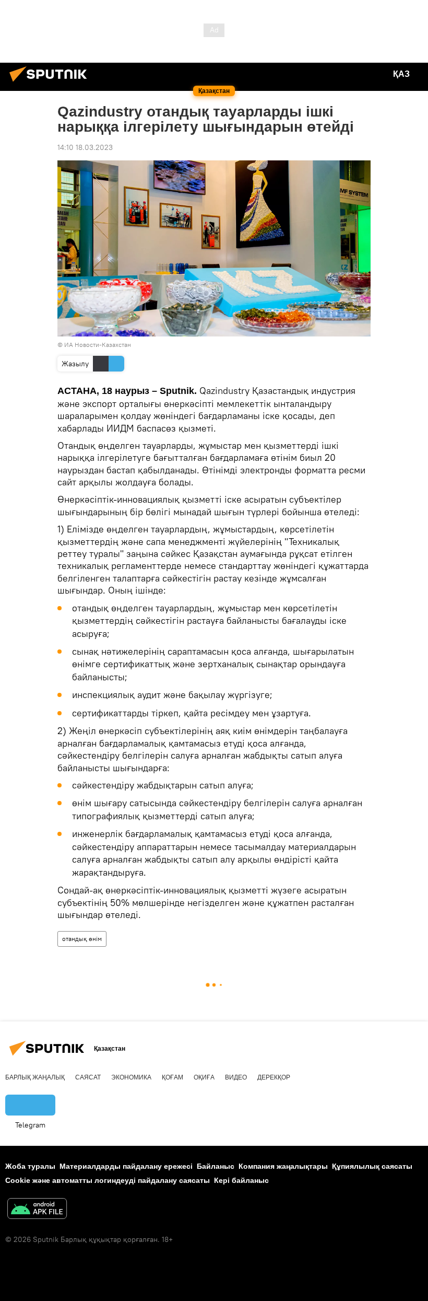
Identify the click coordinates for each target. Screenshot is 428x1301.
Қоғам (172, 1077)
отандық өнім (82, 939)
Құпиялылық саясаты (372, 1166)
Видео (236, 1077)
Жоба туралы (30, 1166)
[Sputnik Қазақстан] (51, 83)
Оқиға (204, 1077)
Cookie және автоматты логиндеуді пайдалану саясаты (107, 1180)
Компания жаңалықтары (283, 1166)
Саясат (88, 1077)
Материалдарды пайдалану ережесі (126, 1166)
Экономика (131, 1077)
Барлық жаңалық (35, 1077)
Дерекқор (273, 1077)
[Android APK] (37, 1210)
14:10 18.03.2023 (85, 147)
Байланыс (215, 1166)
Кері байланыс (241, 1180)
